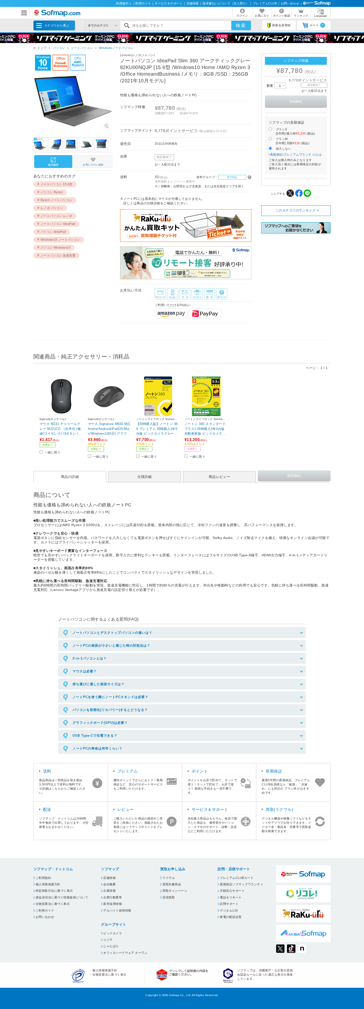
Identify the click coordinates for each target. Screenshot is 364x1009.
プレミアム (127, 771)
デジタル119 (229, 910)
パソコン (59, 48)
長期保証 (274, 771)
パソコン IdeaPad (53, 232)
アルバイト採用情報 (117, 910)
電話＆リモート (230, 897)
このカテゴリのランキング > (297, 210)
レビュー (125, 809)
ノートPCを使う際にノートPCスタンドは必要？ (110, 697)
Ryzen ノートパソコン (56, 200)
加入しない (283, 148)
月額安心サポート (232, 890)
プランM (292, 141)
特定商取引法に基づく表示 (54, 890)
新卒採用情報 (112, 904)
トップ (42, 48)
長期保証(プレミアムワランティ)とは (296, 154)
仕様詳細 (144, 477)
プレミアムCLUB (265, 3)
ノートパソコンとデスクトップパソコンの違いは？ (112, 632)
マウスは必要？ (85, 671)
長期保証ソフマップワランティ (241, 884)
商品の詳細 (70, 477)
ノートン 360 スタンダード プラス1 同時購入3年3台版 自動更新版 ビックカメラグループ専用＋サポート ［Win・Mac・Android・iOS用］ (205, 428)
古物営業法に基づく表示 (53, 904)
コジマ (107, 939)
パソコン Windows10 (56, 247)
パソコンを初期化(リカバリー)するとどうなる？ (110, 710)
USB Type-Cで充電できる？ (95, 735)
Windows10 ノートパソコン (60, 239)
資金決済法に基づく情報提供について (62, 897)
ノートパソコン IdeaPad (58, 224)
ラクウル (168, 878)
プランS (295, 131)
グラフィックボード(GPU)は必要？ (100, 723)
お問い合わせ (290, 3)
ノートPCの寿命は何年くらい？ (98, 748)
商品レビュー (219, 477)
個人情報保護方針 (48, 884)
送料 (47, 771)
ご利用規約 (43, 878)
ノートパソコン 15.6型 (57, 184)
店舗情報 (192, 3)
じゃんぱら (111, 946)
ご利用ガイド (141, 3)
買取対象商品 (171, 884)
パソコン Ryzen (52, 192)
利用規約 (122, 3)
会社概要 (109, 884)
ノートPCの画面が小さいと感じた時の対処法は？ (111, 645)
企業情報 (109, 890)
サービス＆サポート (168, 3)
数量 (270, 86)
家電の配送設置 (230, 917)
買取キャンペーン (174, 890)
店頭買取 (168, 897)
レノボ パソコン (52, 208)
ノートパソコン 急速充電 (58, 255)
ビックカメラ (112, 933)
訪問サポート (229, 904)
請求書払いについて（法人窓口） (226, 3)
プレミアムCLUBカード (236, 878)
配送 (47, 809)
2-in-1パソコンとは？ (90, 658)
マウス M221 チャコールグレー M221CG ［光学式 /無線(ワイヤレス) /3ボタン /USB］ (61, 428)
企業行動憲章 (112, 897)
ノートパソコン (82, 48)
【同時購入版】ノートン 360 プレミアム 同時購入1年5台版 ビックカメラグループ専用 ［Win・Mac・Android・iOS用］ (157, 428)
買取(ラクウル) (279, 809)
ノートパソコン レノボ (56, 216)
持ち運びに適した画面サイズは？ (99, 684)
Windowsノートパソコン (116, 48)
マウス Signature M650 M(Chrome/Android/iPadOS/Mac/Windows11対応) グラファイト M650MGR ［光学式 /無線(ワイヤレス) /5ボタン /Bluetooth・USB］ (109, 428)
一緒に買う (52, 452)
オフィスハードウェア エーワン (125, 953)
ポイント (200, 771)
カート (317, 25)
